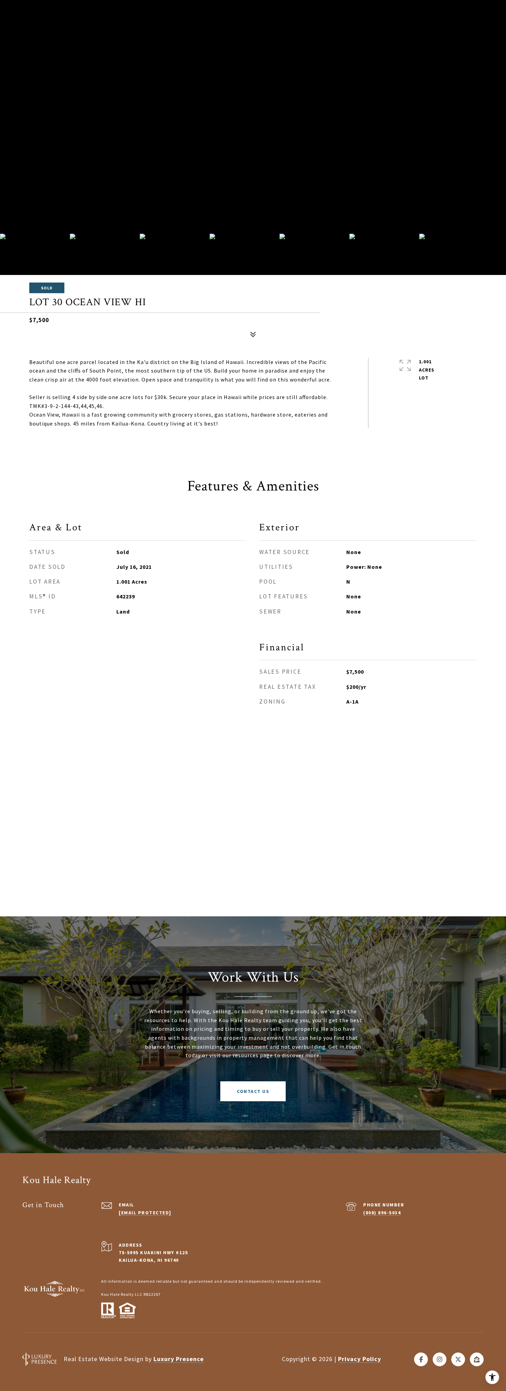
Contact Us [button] (253, 1091)
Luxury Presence (179, 1359)
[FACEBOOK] (421, 1359)
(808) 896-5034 (382, 1213)
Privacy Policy (359, 1359)
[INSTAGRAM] (439, 1359)
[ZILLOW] (477, 1359)
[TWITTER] (458, 1359)
